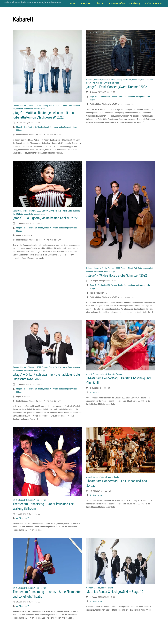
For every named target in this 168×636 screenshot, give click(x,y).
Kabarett (16, 105)
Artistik (89, 374)
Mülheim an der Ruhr (24, 109)
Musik (104, 268)
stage (43, 109)
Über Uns (100, 3)
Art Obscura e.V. (22, 518)
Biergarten (86, 3)
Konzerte (24, 105)
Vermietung (134, 3)
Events (73, 3)
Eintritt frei (53, 105)
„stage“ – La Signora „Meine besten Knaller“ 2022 (45, 218)
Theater (31, 105)
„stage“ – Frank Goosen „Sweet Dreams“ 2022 (116, 87)
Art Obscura (94, 392)
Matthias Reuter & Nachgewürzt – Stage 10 (114, 592)
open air (37, 109)
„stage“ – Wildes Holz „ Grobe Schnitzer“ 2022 (116, 275)
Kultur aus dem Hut (145, 268)
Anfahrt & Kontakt (154, 3)
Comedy (45, 105)
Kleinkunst (62, 105)
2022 (39, 105)
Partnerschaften (117, 3)
